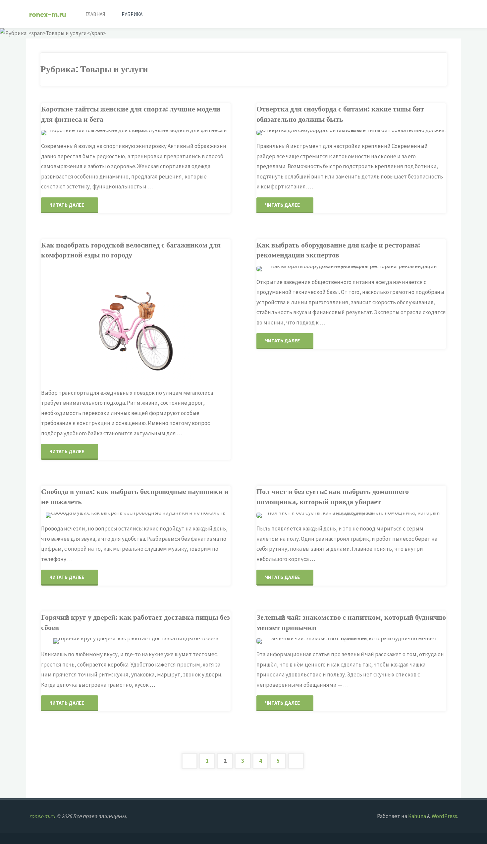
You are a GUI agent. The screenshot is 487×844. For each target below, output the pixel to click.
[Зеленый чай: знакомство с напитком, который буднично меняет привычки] (382, 641)
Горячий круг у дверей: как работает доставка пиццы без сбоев (135, 622)
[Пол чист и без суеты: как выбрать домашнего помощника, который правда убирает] (382, 515)
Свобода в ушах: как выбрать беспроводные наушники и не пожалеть (135, 496)
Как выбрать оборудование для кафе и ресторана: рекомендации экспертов (338, 250)
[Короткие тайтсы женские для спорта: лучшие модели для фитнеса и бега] (167, 132)
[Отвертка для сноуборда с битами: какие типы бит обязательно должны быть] (382, 132)
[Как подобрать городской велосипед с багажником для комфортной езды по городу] (167, 324)
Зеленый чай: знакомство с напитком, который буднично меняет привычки (351, 622)
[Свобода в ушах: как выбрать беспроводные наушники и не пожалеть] (167, 515)
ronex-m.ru (47, 14)
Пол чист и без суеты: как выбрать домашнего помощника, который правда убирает (332, 496)
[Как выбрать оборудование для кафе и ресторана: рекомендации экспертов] (382, 268)
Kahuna (416, 816)
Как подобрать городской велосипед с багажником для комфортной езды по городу (131, 250)
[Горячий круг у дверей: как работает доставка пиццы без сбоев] (167, 641)
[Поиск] (158, 14)
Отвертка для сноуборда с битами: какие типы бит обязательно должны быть (340, 114)
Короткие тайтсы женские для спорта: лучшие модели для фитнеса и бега (130, 114)
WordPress (444, 816)
